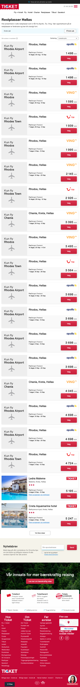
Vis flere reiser (40, 533)
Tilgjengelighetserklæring (29, 660)
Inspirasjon (43, 660)
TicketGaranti (44, 641)
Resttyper (5, 660)
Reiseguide (44, 628)
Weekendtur (6, 649)
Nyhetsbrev (25, 652)
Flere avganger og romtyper (39, 495)
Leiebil (4, 644)
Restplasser (45, 12)
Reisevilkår (44, 649)
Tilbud (53, 12)
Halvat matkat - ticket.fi (45, 678)
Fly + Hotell (18, 12)
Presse (23, 628)
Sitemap (23, 655)
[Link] (61, 638)
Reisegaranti (44, 652)
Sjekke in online (45, 639)
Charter (37, 12)
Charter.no (58, 678)
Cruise (4, 636)
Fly (25, 12)
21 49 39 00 (68, 6)
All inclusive (6, 657)
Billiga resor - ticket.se (9, 678)
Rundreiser (5, 652)
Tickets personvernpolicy (51, 554)
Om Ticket (24, 623)
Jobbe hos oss (26, 631)
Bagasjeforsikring (46, 633)
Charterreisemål (26, 639)
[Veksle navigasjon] (76, 6)
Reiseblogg (5, 665)
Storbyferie (5, 647)
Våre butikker (68, 628)
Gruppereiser (6, 639)
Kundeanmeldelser (27, 663)
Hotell (30, 12)
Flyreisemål (25, 636)
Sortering (53, 38)
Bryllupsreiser (6, 655)
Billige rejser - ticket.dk (27, 678)
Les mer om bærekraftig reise (40, 581)
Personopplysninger (27, 657)
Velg (69, 58)
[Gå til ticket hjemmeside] (9, 6)
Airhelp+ (43, 636)
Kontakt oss (25, 625)
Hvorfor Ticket (26, 633)
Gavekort (61, 12)
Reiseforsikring (45, 631)
